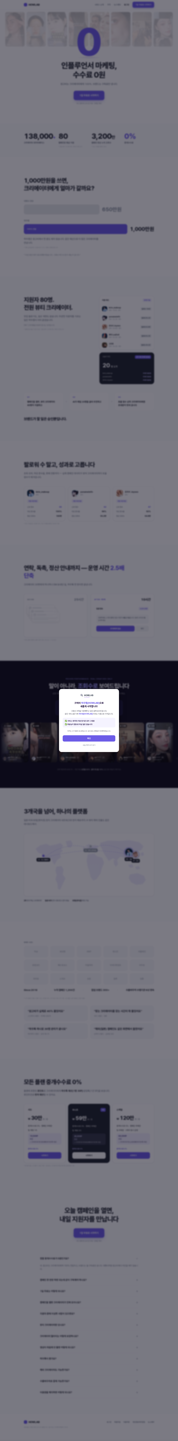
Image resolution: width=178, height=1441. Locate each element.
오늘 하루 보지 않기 (89, 745)
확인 (89, 738)
